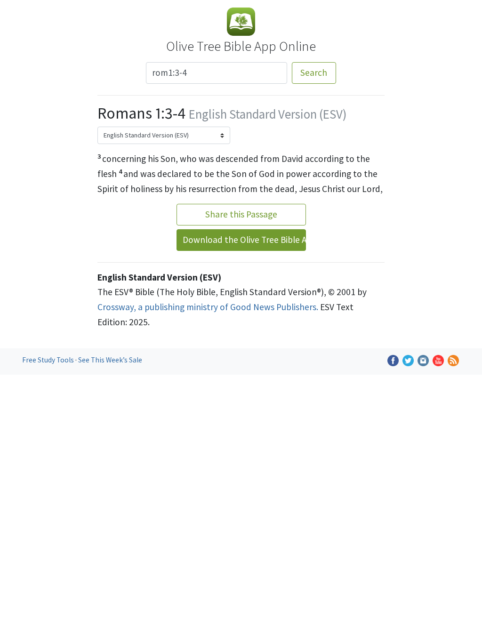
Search (313, 72)
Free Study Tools (48, 359)
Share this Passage (241, 214)
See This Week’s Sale (110, 359)
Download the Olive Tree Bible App (244, 239)
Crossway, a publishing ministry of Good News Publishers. (207, 307)
